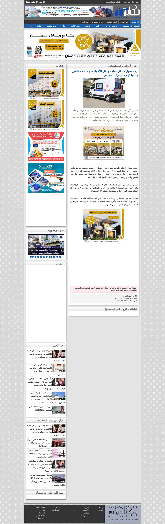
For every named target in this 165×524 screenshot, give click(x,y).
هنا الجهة (124, 22)
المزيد (33, 257)
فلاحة (39, 26)
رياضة (97, 26)
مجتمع (87, 26)
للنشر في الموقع (113, 2)
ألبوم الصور (55, 510)
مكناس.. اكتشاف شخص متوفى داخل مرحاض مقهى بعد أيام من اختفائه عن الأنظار (39, 443)
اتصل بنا (135, 2)
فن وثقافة (75, 26)
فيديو (58, 507)
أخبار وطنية (112, 22)
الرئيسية (135, 22)
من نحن (126, 2)
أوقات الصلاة (40, 507)
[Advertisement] (103, 266)
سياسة (126, 26)
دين (30, 26)
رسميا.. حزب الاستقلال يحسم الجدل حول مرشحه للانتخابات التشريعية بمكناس (40, 453)
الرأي (64, 26)
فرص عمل (41, 518)
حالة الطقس (40, 516)
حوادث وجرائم (112, 26)
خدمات (85, 22)
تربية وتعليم (51, 26)
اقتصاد (137, 26)
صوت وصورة (97, 22)
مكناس (62, 357)
